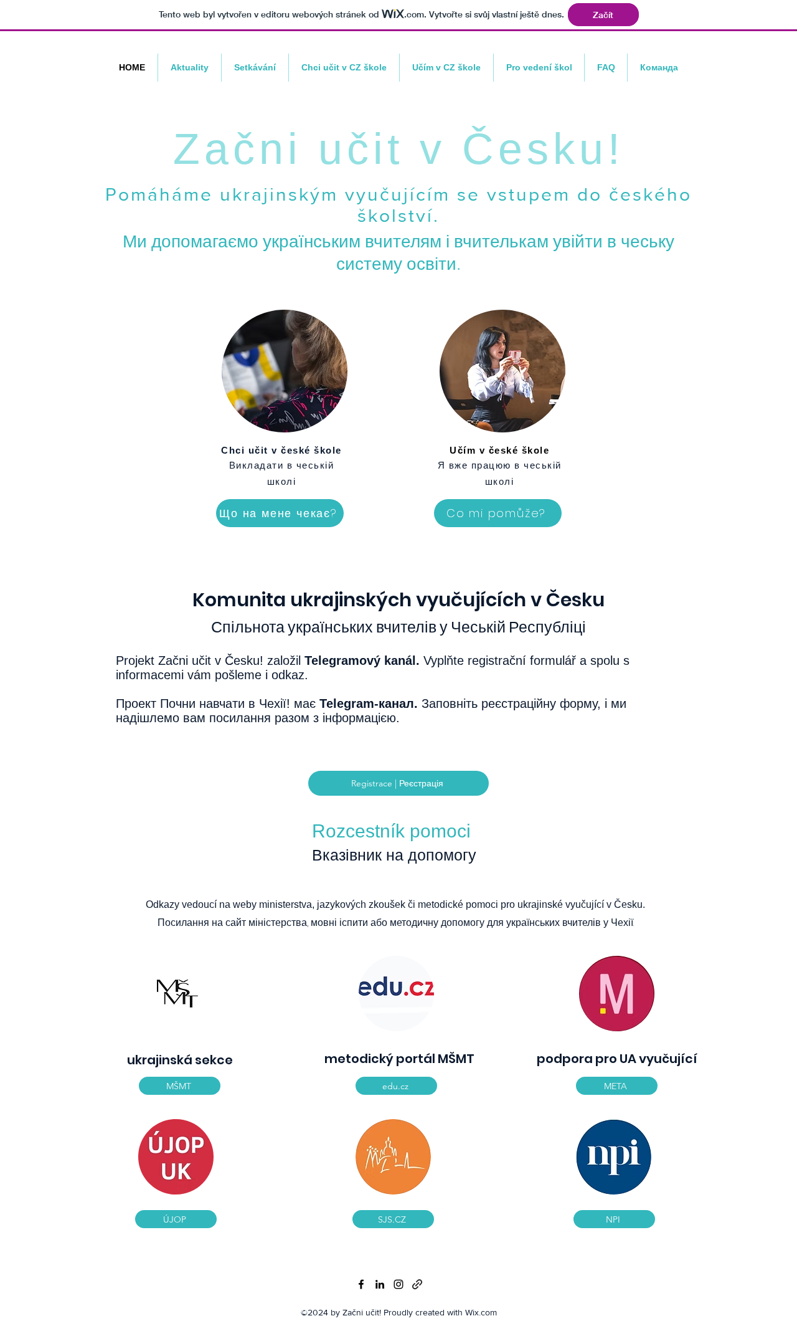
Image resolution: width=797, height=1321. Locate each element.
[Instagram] (398, 1284)
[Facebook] (361, 1284)
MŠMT (456, 1058)
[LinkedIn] (380, 1284)
